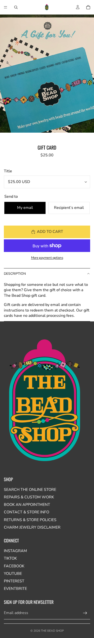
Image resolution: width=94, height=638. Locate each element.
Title (8, 171)
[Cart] (88, 7)
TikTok (10, 558)
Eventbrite (15, 588)
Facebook (14, 566)
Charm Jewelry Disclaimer (32, 527)
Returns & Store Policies (30, 520)
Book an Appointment (27, 504)
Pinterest (14, 581)
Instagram (15, 551)
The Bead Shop (52, 631)
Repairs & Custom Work (29, 497)
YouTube (13, 573)
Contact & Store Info (26, 512)
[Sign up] (85, 613)
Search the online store (30, 489)
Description (15, 273)
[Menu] (5, 7)
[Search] (16, 7)
